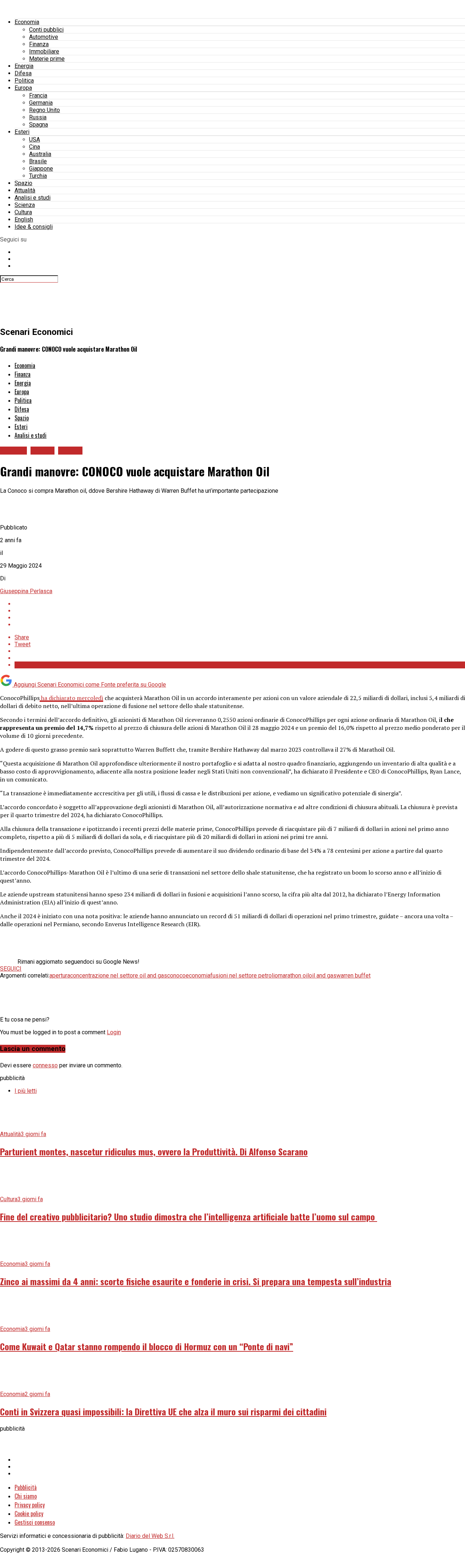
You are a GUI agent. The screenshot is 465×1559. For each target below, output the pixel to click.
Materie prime (47, 58)
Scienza (25, 204)
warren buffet (353, 975)
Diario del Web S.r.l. (150, 1535)
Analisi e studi (32, 197)
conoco (176, 975)
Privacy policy (30, 1504)
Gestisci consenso (35, 1522)
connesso (45, 1065)
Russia (37, 117)
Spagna (38, 124)
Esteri (22, 131)
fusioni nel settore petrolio (244, 975)
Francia (38, 95)
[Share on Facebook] (240, 603)
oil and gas (322, 975)
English (24, 219)
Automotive (43, 36)
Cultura (23, 212)
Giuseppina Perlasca (26, 591)
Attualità (25, 190)
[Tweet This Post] (240, 610)
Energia (24, 66)
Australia (40, 154)
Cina (34, 146)
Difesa (23, 73)
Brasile (38, 161)
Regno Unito (44, 110)
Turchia (38, 175)
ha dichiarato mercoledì (71, 698)
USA (34, 139)
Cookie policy (29, 1513)
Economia (27, 22)
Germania (41, 102)
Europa (23, 87)
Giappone (41, 168)
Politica (24, 80)
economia (198, 975)
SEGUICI (10, 968)
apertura (59, 975)
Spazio (23, 183)
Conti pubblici (46, 29)
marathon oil (293, 975)
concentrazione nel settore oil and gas (118, 975)
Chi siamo (26, 1496)
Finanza (39, 44)
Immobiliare (44, 51)
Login (114, 1032)
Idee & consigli (34, 226)
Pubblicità (26, 1487)
